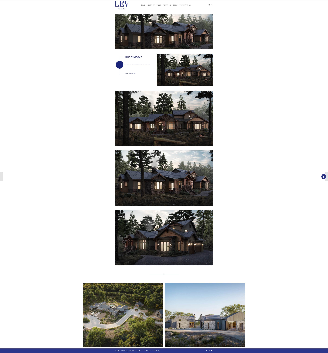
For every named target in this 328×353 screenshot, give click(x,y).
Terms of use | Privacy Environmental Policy (149, 350)
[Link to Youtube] (212, 5)
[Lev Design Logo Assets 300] (122, 5)
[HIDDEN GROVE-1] (185, 70)
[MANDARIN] (326, 176)
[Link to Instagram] (209, 5)
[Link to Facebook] (206, 5)
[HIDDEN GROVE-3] (164, 237)
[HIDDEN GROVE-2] (164, 178)
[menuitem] (143, 5)
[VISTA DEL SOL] (1, 176)
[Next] (209, 31)
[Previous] (118, 31)
